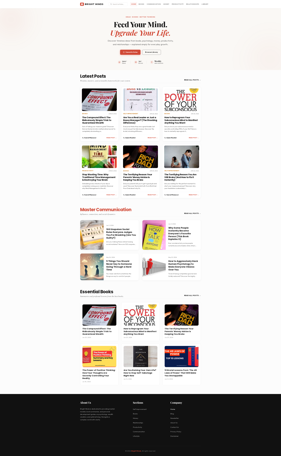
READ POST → (111, 138)
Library (205, 4)
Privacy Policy (175, 432)
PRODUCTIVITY (87, 171)
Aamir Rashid (130, 138)
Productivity (178, 4)
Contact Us (174, 427)
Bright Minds (136, 451)
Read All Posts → (192, 80)
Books (141, 4)
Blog (172, 414)
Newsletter (174, 418)
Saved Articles (132, 52)
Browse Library (151, 52)
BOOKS (85, 113)
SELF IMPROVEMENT (130, 113)
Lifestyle (136, 436)
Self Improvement (140, 409)
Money (166, 4)
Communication (154, 4)
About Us (173, 423)
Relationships (192, 4)
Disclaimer (174, 436)
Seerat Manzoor (90, 138)
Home (133, 4)
